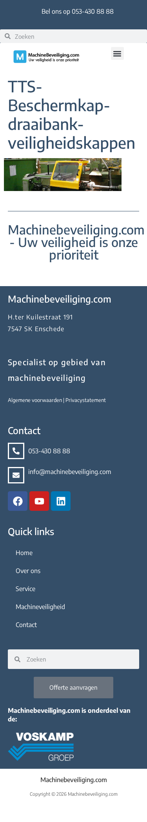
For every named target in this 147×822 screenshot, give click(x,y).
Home (24, 553)
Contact (26, 625)
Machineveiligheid (40, 607)
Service (25, 589)
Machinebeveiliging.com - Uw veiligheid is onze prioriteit (76, 242)
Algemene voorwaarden (35, 400)
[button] (117, 53)
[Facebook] (17, 501)
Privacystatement (85, 400)
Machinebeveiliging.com (73, 780)
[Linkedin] (61, 501)
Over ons (28, 571)
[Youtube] (39, 501)
